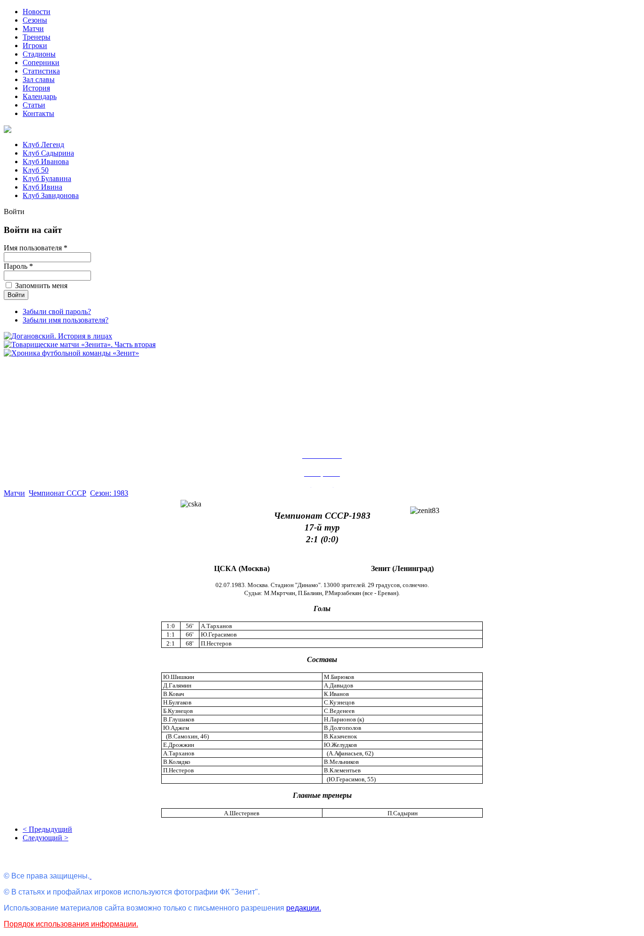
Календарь (40, 96)
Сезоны (35, 20)
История (36, 88)
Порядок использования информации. (71, 924)
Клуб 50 (36, 170)
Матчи (33, 29)
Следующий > (45, 838)
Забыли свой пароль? (57, 311)
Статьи (34, 105)
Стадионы (39, 54)
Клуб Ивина (42, 187)
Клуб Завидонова (51, 195)
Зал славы (39, 79)
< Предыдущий (47, 829)
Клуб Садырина (48, 153)
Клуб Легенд (43, 145)
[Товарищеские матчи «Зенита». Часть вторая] (80, 344)
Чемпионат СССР (57, 493)
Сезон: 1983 (109, 493)
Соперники (41, 62)
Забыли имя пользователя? (65, 320)
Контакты (38, 113)
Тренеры (36, 37)
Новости (36, 12)
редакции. (303, 908)
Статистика (41, 71)
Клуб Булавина (47, 178)
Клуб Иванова (46, 161)
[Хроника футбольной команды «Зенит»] (71, 353)
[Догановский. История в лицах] (58, 336)
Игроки (35, 45)
